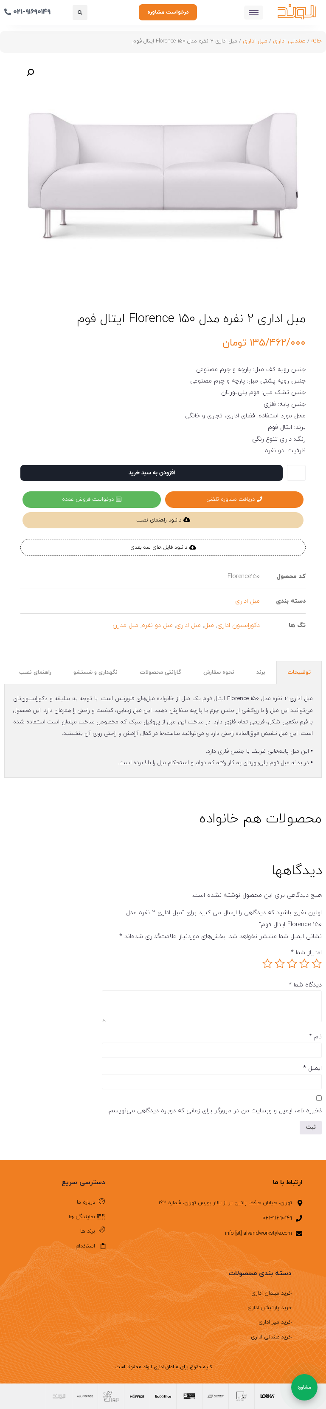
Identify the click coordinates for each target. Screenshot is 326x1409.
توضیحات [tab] (299, 672)
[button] (80, 12)
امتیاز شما (306, 953)
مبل (209, 625)
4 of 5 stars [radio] (280, 963)
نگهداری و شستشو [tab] (95, 672)
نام (315, 1037)
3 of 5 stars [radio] (292, 963)
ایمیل (312, 1069)
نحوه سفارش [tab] (218, 672)
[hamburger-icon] (253, 13)
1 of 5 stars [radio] (317, 963)
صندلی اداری (289, 41)
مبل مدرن (125, 625)
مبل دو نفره (157, 625)
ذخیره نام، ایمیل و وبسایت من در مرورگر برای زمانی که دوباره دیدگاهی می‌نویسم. (215, 1111)
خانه (316, 41)
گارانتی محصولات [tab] (160, 672)
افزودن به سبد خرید (152, 473)
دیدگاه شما (305, 985)
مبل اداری (255, 41)
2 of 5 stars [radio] (304, 963)
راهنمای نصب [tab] (35, 672)
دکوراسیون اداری (238, 625)
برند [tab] (260, 672)
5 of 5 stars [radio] (267, 963)
